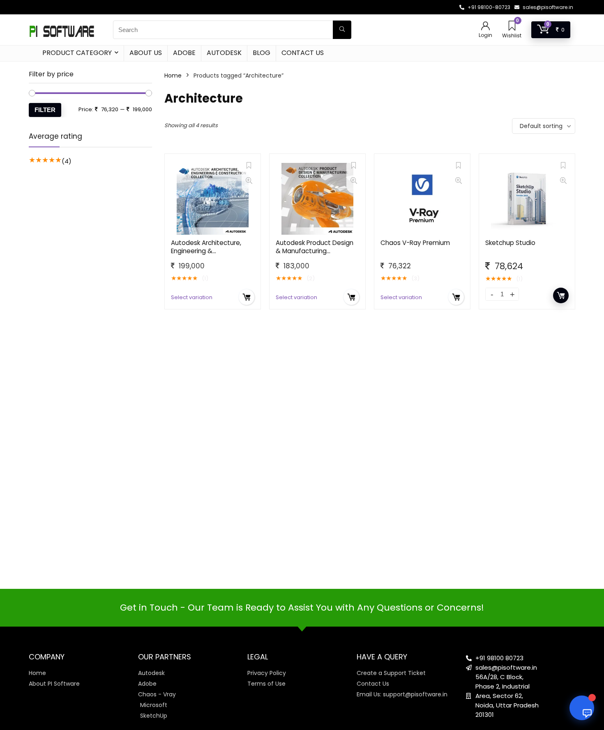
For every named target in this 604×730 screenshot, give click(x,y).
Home (173, 75)
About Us (145, 52)
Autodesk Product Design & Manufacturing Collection (314, 250)
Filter (45, 109)
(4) (66, 161)
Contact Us (302, 52)
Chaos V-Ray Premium (415, 242)
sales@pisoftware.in (548, 7)
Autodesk (224, 52)
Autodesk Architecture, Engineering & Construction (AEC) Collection (206, 255)
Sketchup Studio (510, 242)
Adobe (184, 52)
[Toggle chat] (581, 708)
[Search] (342, 30)
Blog (261, 52)
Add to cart (561, 295)
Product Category (77, 52)
